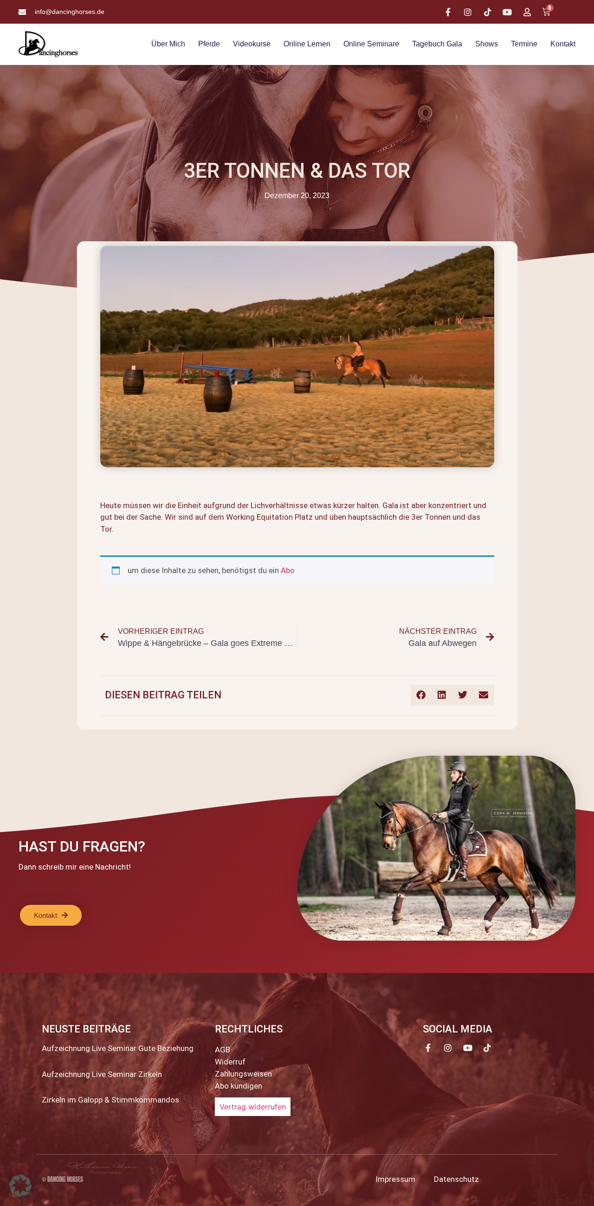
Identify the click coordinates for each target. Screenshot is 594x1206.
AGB (222, 1049)
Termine (524, 44)
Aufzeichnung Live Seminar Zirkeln (102, 1074)
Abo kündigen (238, 1085)
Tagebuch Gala (437, 44)
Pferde (209, 44)
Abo (288, 570)
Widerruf (230, 1061)
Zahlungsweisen (243, 1073)
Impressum (395, 1179)
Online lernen (307, 44)
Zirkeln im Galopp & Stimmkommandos (110, 1099)
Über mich (168, 44)
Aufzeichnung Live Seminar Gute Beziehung (118, 1048)
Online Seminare (371, 44)
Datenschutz (456, 1179)
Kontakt (562, 44)
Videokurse (252, 44)
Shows (486, 44)
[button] (421, 695)
